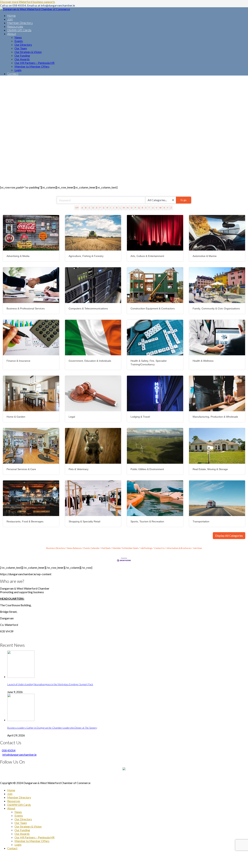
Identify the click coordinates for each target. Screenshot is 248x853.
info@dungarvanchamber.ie (19, 754)
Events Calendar (91, 548)
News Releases (74, 548)
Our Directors (23, 819)
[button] (229, 535)
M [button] (124, 207)
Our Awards (22, 833)
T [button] (149, 207)
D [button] (93, 207)
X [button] (164, 207)
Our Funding (22, 830)
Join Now (197, 548)
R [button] (142, 207)
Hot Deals (106, 548)
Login (18, 844)
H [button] (107, 207)
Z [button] (171, 207)
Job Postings (146, 548)
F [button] (100, 207)
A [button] (82, 207)
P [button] (135, 207)
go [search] (185, 200)
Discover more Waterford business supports (27, 1)
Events (19, 815)
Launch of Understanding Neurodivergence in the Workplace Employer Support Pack (50, 684)
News (18, 812)
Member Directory (19, 797)
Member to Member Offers (32, 841)
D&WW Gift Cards (19, 804)
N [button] (128, 207)
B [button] (86, 207)
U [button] (153, 207)
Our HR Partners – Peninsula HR (34, 837)
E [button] (96, 207)
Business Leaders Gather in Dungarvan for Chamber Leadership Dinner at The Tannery (52, 727)
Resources (13, 801)
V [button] (156, 207)
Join (9, 793)
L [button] (120, 207)
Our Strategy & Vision (28, 826)
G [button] (103, 207)
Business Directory (55, 548)
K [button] (116, 207)
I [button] (110, 207)
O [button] (131, 207)
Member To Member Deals (126, 548)
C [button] (89, 207)
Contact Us (159, 548)
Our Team (21, 822)
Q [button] (139, 207)
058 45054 (8, 750)
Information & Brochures (179, 548)
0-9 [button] (76, 207)
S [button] (145, 207)
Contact (12, 848)
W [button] (160, 207)
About (11, 808)
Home (11, 790)
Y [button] (167, 207)
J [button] (113, 207)
